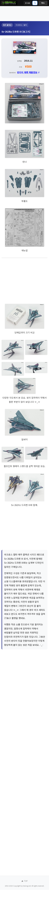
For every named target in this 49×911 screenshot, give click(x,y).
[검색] (35, 3)
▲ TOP (24, 881)
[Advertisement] (24, 13)
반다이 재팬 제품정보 (27, 72)
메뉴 (43, 3)
